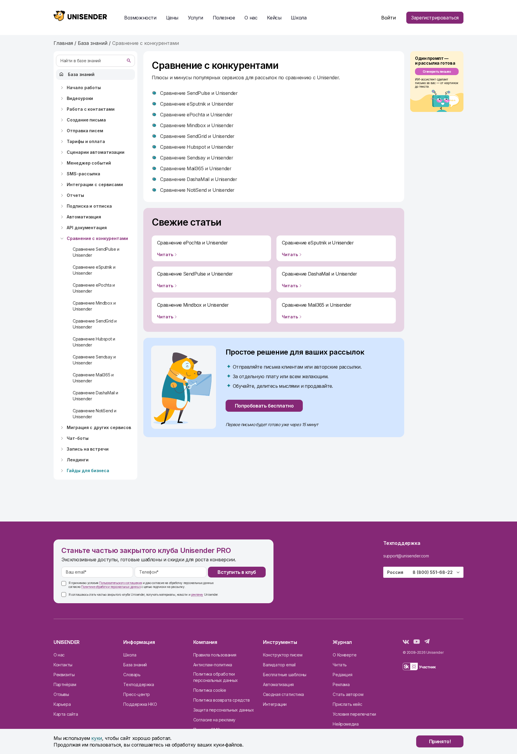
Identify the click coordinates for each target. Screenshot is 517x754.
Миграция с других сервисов (99, 427)
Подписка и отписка (89, 206)
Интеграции (275, 704)
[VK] (406, 642)
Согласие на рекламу (214, 719)
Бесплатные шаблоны (284, 674)
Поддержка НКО (140, 704)
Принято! (440, 741)
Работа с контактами (91, 109)
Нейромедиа (345, 723)
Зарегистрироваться (435, 18)
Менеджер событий (89, 162)
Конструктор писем (282, 654)
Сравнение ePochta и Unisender (94, 288)
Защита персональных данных (223, 709)
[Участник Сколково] (419, 667)
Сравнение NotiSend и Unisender (94, 413)
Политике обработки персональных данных (111, 587)
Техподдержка (138, 684)
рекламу (197, 594)
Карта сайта (66, 714)
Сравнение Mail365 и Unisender (93, 377)
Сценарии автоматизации (95, 152)
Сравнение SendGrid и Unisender (95, 323)
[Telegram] (427, 642)
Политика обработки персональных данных (215, 677)
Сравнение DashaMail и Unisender (95, 395)
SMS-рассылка (83, 173)
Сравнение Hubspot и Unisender (94, 341)
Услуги (195, 18)
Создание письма (86, 119)
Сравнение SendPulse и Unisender (96, 252)
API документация (87, 227)
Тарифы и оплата (86, 141)
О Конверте (344, 654)
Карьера (62, 704)
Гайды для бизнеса (88, 470)
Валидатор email (279, 664)
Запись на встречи (88, 449)
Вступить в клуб (237, 572)
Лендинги (78, 459)
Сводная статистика (283, 694)
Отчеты (75, 195)
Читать (340, 664)
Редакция (342, 674)
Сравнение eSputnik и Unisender (94, 270)
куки (96, 738)
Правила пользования (214, 654)
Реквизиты (64, 674)
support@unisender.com (406, 555)
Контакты (63, 664)
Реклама (341, 684)
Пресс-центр (136, 694)
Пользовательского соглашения (120, 583)
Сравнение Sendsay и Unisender (94, 359)
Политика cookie (209, 690)
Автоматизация (84, 216)
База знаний (81, 74)
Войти (388, 18)
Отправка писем (85, 130)
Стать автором (348, 694)
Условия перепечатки (354, 714)
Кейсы (274, 18)
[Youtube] (416, 642)
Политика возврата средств (221, 700)
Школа (298, 18)
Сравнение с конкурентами (97, 238)
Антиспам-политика (212, 664)
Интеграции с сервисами (95, 184)
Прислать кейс (347, 704)
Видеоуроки (80, 98)
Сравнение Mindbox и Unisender (94, 305)
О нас (59, 654)
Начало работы (84, 87)
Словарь (131, 674)
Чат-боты (78, 438)
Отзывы (61, 694)
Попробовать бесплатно (264, 406)
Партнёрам (65, 684)
